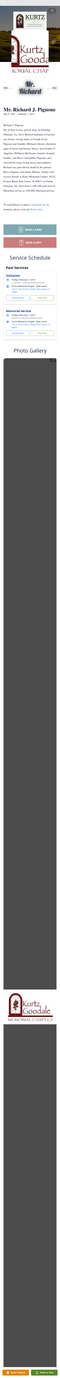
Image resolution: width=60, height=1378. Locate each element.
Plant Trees (42, 298)
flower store (36, 209)
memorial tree (38, 204)
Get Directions (18, 298)
